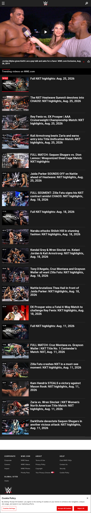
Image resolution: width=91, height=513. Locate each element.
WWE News (25, 460)
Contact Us (63, 464)
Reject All (81, 508)
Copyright (39, 468)
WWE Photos (25, 468)
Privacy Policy (40, 464)
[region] (45, 504)
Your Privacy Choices (43, 472)
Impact (6, 468)
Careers (7, 464)
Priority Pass (25, 472)
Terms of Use (40, 460)
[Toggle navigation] (3, 3)
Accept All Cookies (64, 508)
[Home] (45, 3)
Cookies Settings (9, 508)
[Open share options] (88, 61)
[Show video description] (83, 61)
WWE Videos (25, 464)
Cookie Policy (64, 472)
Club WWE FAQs (66, 460)
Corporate (8, 460)
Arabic (6, 481)
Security (62, 468)
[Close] (87, 498)
